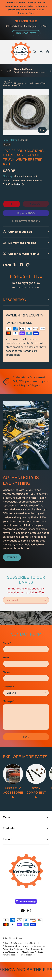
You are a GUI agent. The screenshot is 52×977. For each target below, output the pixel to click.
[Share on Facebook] (21, 265)
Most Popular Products (32, 952)
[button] (47, 52)
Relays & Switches (11, 946)
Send (26, 736)
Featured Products (26, 955)
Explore (12, 557)
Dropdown (8, 686)
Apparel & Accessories (13, 792)
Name (6, 642)
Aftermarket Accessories (34, 946)
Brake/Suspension (11, 952)
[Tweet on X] (15, 265)
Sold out (35, 203)
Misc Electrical (32, 943)
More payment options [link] (26, 221)
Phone (6, 672)
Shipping (7, 176)
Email (6, 657)
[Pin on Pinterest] (28, 265)
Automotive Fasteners (13, 949)
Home (5, 81)
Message (8, 701)
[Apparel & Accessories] (13, 774)
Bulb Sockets (17, 943)
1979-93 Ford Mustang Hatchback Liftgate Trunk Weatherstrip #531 (25, 84)
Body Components (36, 792)
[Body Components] (36, 774)
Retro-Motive (10, 139)
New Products (9, 955)
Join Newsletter (26, 33)
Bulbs (5, 943)
